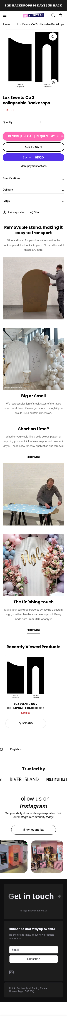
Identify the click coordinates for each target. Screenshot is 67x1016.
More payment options (34, 165)
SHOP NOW (33, 457)
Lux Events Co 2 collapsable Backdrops (25, 706)
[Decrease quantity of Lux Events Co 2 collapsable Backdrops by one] (20, 122)
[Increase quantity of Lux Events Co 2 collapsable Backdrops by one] (60, 122)
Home (6, 24)
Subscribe (33, 958)
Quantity (8, 122)
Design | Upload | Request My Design (36, 136)
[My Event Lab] (33, 15)
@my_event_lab (33, 829)
